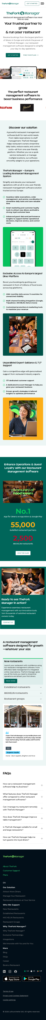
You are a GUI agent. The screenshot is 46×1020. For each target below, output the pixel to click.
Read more (10, 681)
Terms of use (8, 991)
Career (6, 961)
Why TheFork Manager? (14, 931)
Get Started (32, 3)
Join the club (23, 553)
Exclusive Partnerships (13, 935)
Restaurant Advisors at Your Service (19, 900)
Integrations (8, 939)
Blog (5, 952)
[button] (13, 55)
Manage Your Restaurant (14, 896)
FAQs (5, 957)
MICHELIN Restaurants (13, 918)
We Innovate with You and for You (18, 944)
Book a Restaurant (11, 965)
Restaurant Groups (11, 922)
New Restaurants (11, 909)
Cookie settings (9, 1000)
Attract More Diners (12, 892)
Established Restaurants (14, 913)
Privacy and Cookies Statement (15, 996)
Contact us (8, 622)
